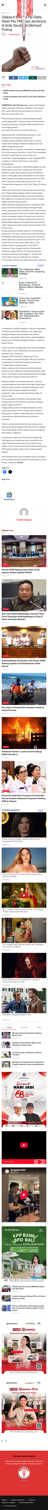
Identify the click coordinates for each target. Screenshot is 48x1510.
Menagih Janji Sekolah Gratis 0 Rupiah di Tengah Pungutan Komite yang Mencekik (28, 1063)
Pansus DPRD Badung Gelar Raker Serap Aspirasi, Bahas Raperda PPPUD (21, 571)
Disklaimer (31, 1500)
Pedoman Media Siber (26, 1502)
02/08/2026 (6, 757)
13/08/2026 (6, 669)
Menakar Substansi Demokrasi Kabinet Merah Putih (27, 1034)
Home (3, 13)
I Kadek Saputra (24, 519)
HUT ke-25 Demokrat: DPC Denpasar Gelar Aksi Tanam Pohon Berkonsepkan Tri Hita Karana (28, 1308)
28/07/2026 (6, 804)
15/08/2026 (6, 622)
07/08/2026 (6, 713)
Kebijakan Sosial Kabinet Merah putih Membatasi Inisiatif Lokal (26, 1044)
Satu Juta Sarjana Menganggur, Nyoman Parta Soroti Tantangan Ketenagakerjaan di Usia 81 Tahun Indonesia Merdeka (23, 616)
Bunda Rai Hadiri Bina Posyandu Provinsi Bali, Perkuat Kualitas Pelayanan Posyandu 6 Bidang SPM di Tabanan (23, 798)
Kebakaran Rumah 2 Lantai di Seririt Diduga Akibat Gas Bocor (22, 753)
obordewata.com (11, 1506)
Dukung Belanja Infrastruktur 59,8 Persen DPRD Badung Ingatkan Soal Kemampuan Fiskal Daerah (24, 663)
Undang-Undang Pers (18, 1500)
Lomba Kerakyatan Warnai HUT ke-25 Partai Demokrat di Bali (24, 97)
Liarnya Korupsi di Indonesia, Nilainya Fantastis (26, 1053)
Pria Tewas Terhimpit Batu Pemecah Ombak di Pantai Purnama (23, 709)
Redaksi (4, 1500)
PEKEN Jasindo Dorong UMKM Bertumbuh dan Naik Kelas (23, 91)
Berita (5, 565)
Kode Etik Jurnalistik (8, 1502)
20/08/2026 (6, 575)
